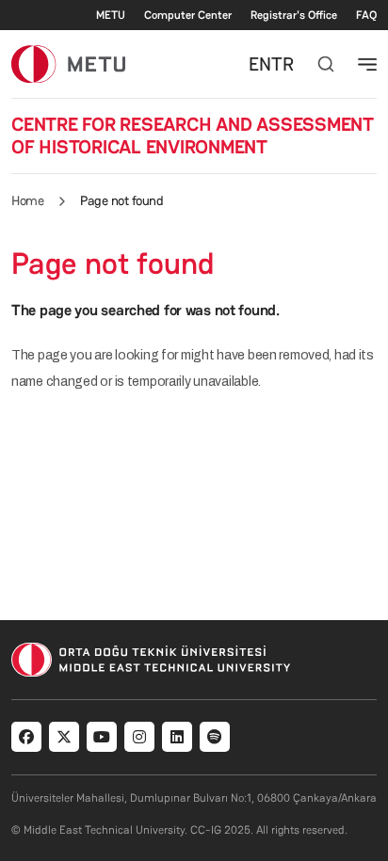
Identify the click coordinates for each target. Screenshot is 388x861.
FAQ (366, 15)
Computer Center (188, 15)
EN (260, 64)
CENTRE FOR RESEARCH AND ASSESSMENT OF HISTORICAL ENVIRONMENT (192, 135)
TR (282, 64)
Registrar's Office (294, 15)
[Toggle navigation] (367, 64)
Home (27, 200)
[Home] (68, 63)
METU (110, 15)
